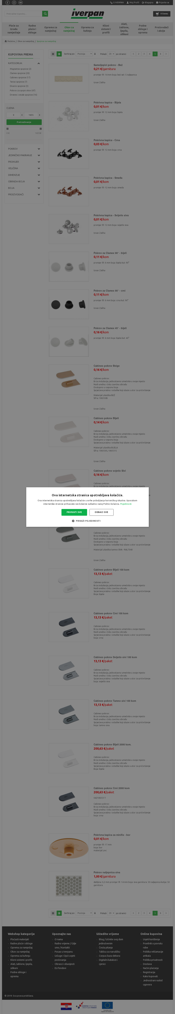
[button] (87, 520)
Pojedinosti (126, 504)
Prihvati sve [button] (74, 512)
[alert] (87, 507)
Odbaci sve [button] (101, 512)
